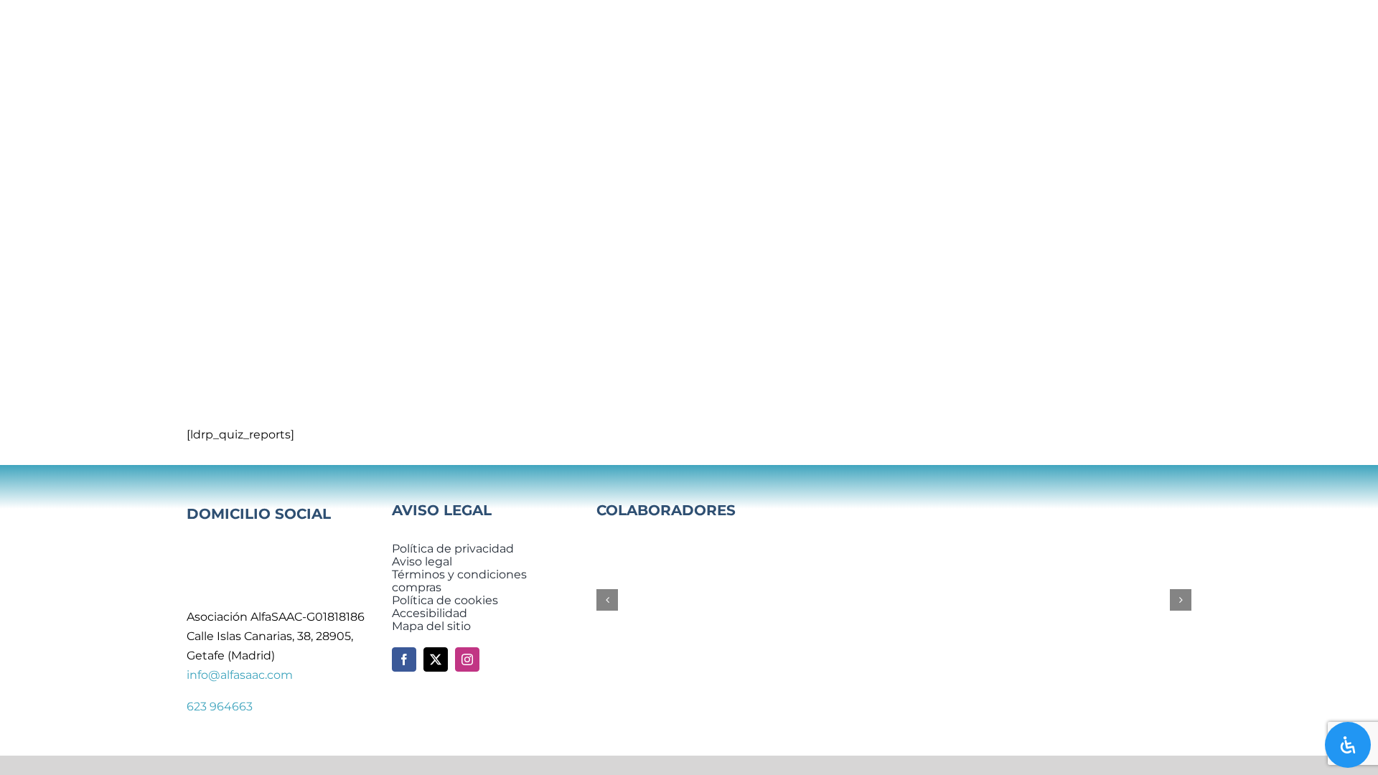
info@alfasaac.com (240, 675)
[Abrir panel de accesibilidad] (1348, 745)
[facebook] (404, 659)
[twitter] (435, 659)
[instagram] (467, 659)
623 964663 (220, 706)
